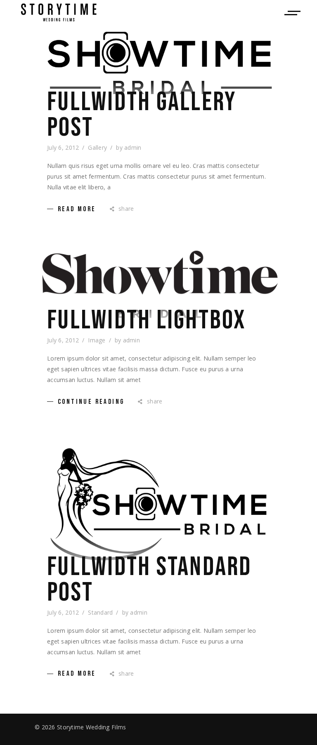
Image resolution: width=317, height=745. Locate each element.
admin (132, 147)
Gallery (97, 147)
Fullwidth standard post (149, 580)
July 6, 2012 (63, 147)
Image (96, 340)
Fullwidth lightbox (146, 320)
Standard (100, 612)
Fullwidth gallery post (141, 115)
